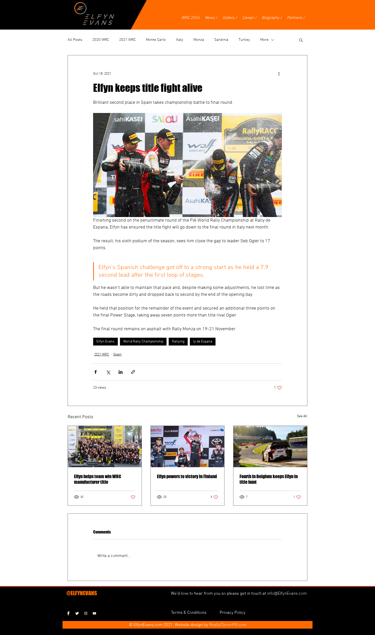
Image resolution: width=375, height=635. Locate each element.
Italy (179, 39)
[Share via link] (133, 372)
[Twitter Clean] (77, 613)
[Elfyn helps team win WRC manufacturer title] (105, 446)
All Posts (75, 39)
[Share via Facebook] (95, 372)
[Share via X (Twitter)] (108, 372)
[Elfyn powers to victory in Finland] (187, 446)
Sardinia (221, 39)
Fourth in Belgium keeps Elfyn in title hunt (269, 479)
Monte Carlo (156, 39)
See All (302, 416)
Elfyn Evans (105, 341)
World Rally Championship (143, 341)
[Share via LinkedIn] (120, 372)
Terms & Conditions (189, 612)
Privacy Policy (232, 612)
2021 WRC (127, 39)
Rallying (178, 341)
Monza (198, 39)
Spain (117, 354)
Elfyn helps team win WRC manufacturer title (97, 479)
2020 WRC (100, 39)
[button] (300, 40)
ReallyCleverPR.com (227, 625)
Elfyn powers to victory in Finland (187, 476)
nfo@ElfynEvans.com (287, 593)
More (264, 39)
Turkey (244, 39)
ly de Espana (202, 341)
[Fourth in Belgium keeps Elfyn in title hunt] (270, 446)
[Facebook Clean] (68, 613)
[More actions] (279, 74)
